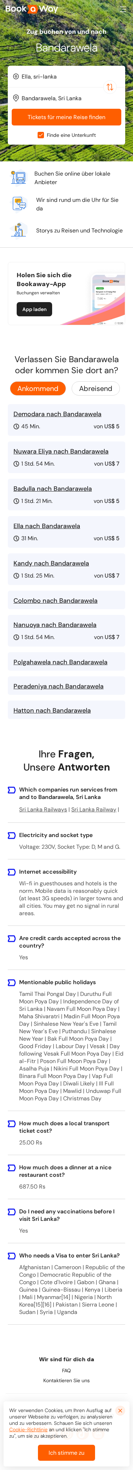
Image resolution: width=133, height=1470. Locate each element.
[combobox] (66, 76)
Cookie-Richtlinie (28, 1429)
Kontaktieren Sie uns (66, 1380)
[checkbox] (41, 135)
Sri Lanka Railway (93, 809)
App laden (34, 309)
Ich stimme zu (66, 1452)
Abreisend (95, 388)
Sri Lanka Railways (43, 809)
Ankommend (38, 388)
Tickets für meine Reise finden (66, 117)
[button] (123, 9)
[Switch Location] (110, 87)
